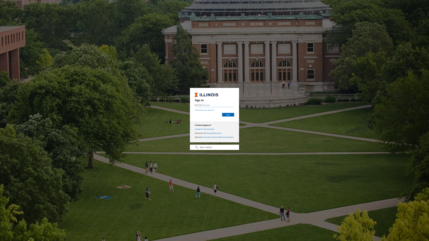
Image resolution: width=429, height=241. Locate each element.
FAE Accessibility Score (212, 133)
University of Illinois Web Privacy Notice (218, 137)
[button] (214, 147)
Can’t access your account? (204, 110)
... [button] (426, 239)
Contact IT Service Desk (204, 129)
